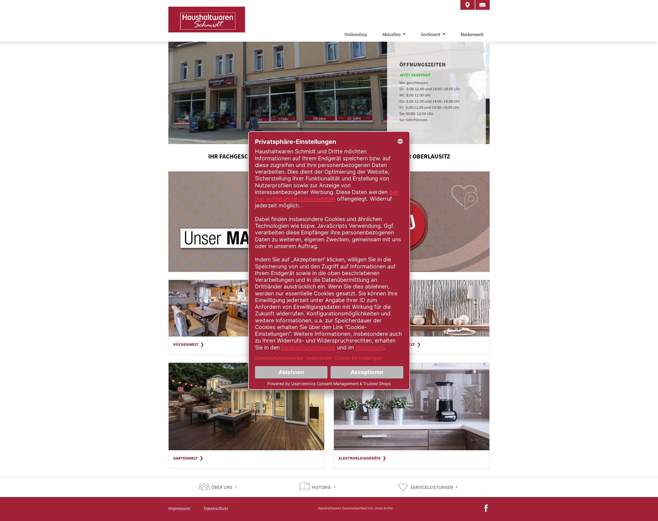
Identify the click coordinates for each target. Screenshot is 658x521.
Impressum (179, 508)
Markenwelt (472, 34)
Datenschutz (216, 508)
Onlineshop (355, 34)
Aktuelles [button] (392, 34)
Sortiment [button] (431, 34)
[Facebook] (486, 508)
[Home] (206, 26)
